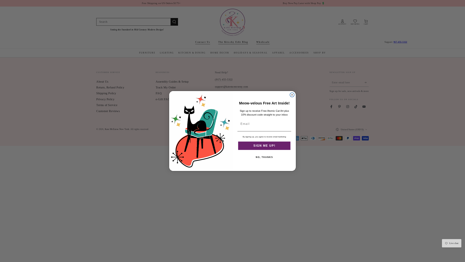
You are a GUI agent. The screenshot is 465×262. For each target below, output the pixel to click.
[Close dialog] (292, 95)
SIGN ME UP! (264, 145)
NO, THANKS (264, 157)
